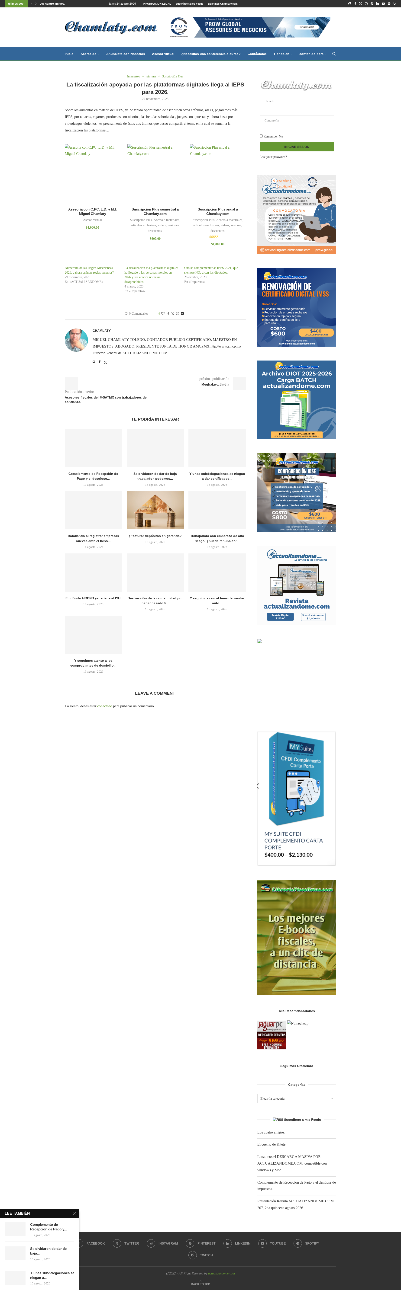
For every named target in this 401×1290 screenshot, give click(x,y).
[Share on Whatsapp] (177, 314)
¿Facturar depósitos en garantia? (155, 536)
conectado (104, 706)
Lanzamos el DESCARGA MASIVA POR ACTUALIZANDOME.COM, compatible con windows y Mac (292, 1163)
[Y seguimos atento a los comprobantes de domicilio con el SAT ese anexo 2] (93, 635)
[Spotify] (389, 3)
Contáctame (257, 54)
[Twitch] (394, 3)
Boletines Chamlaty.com (223, 3)
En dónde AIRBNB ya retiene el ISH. (93, 598)
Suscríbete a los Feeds (189, 3)
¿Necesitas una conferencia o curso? (211, 54)
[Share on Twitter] (172, 314)
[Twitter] (360, 3)
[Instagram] (366, 3)
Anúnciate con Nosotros (125, 54)
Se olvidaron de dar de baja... (48, 1251)
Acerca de (88, 54)
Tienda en (281, 54)
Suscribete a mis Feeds (302, 1119)
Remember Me (273, 136)
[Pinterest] (372, 3)
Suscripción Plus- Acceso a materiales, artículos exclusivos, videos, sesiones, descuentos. (155, 225)
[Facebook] (355, 3)
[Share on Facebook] (168, 314)
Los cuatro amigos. (52, 3)
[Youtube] (383, 3)
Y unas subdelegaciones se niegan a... (52, 1275)
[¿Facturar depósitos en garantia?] (155, 510)
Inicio (69, 54)
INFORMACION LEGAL (157, 3)
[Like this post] (163, 314)
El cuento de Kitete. (271, 1144)
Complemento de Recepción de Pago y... (48, 1227)
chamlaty (102, 330)
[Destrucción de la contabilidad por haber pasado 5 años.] (155, 572)
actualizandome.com (221, 1273)
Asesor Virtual (163, 54)
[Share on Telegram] (182, 314)
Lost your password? (273, 157)
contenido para (311, 54)
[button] (31, 3)
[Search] (334, 54)
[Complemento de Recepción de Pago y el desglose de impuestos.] (93, 448)
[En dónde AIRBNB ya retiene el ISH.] (93, 572)
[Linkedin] (377, 3)
